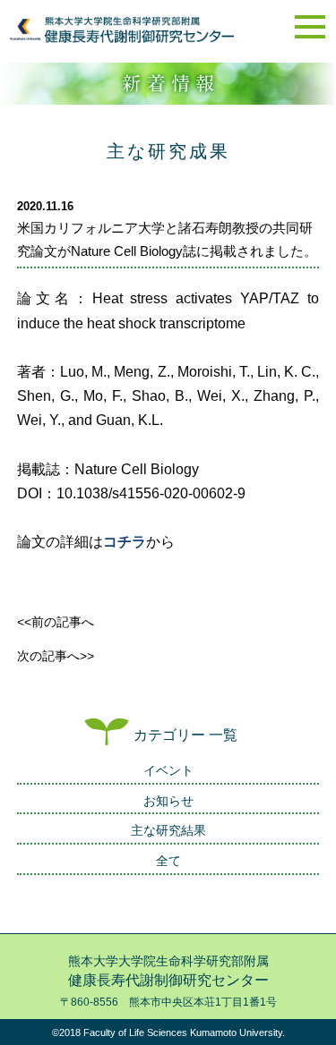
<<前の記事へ (55, 622)
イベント (168, 770)
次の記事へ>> (55, 656)
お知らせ (168, 801)
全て (168, 861)
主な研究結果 (168, 830)
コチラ (124, 541)
